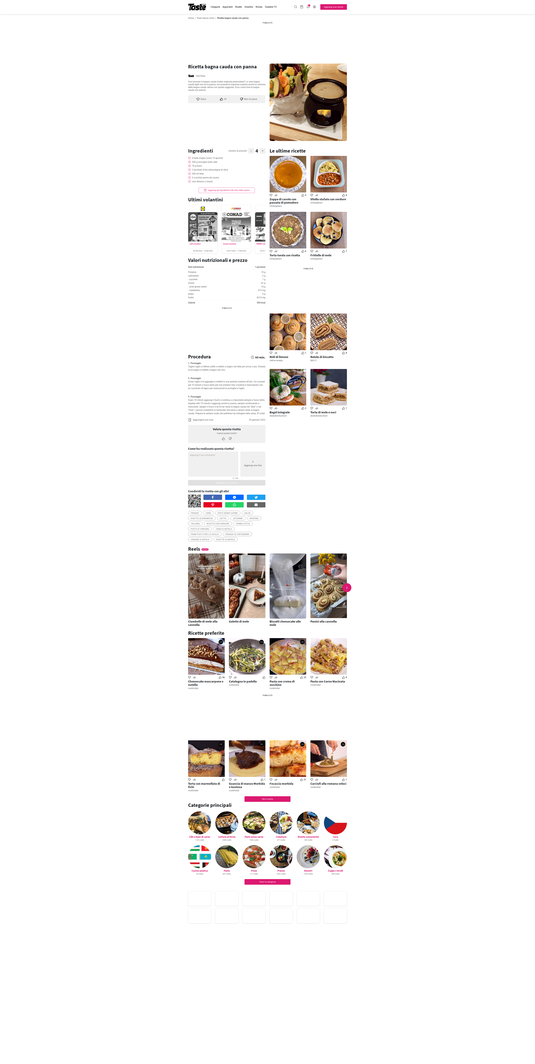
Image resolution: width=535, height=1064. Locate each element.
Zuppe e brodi (335, 870)
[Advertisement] (267, 41)
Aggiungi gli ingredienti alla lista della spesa (228, 190)
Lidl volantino (195, 244)
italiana (195, 524)
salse (247, 513)
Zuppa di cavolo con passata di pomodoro (284, 200)
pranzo (195, 513)
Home (191, 18)
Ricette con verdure (218, 524)
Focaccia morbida (281, 783)
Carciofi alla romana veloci (328, 783)
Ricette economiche (202, 518)
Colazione (281, 836)
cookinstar (193, 688)
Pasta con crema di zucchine (282, 683)
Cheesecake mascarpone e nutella (205, 683)
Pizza (254, 870)
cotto (223, 518)
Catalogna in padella (243, 681)
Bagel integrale (280, 412)
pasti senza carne (228, 513)
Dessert (308, 870)
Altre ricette (267, 799)
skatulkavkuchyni (278, 415)
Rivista (259, 7)
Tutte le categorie (267, 882)
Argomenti (227, 7)
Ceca (335, 836)
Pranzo (281, 870)
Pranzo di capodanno (237, 534)
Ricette (238, 7)
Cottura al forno (226, 836)
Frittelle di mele (320, 255)
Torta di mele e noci (323, 412)
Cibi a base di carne (199, 836)
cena (208, 513)
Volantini (248, 7)
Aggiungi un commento (227, 483)
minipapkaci (276, 206)
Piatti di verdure (200, 529)
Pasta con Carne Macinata (327, 681)
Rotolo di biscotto (322, 357)
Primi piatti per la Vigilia (205, 534)
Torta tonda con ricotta (285, 255)
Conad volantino (229, 244)
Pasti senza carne (205, 18)
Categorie (215, 7)
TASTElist (200, 76)
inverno (254, 518)
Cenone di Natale (200, 539)
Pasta (227, 870)
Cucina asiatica (200, 870)
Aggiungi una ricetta (333, 7)
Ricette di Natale (225, 539)
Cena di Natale (224, 529)
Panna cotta (243, 524)
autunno (238, 518)
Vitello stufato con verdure (328, 199)
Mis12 (313, 360)
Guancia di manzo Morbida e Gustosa (247, 785)
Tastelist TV (271, 7)
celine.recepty (276, 360)
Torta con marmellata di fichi (204, 785)
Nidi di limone (279, 357)
